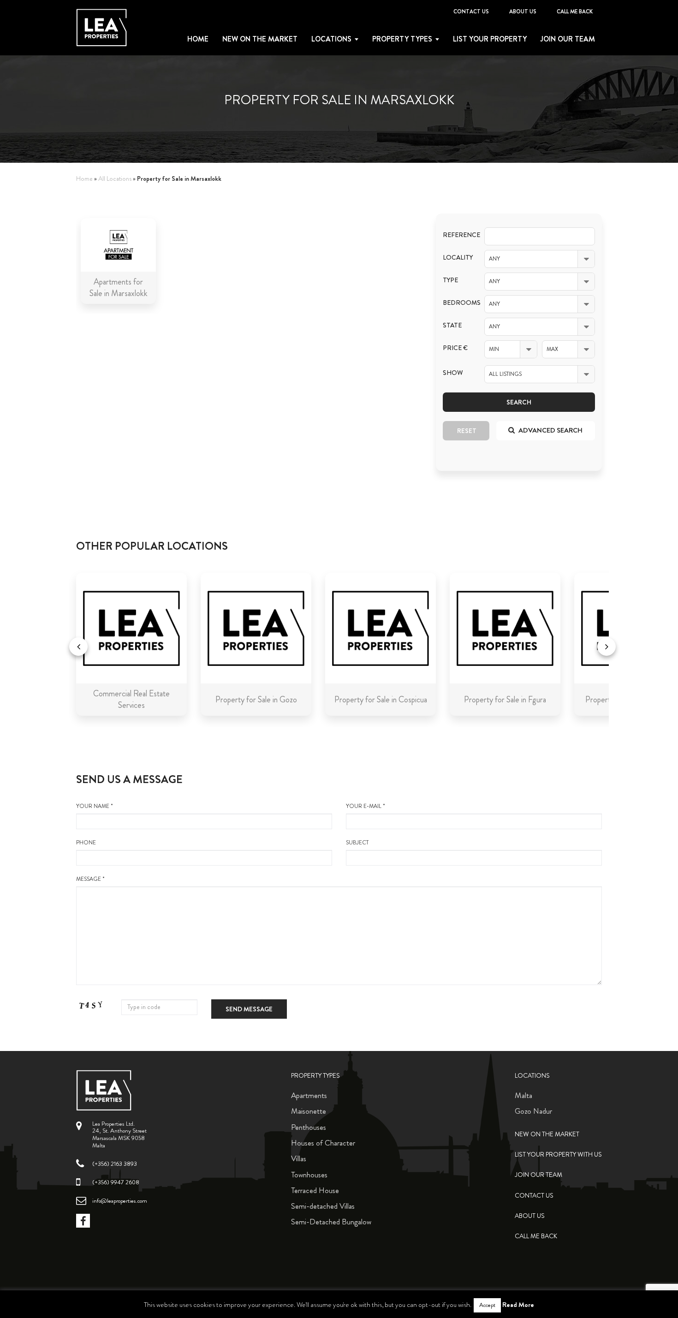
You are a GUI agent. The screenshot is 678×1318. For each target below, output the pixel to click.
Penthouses (308, 1127)
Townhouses (309, 1174)
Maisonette (308, 1110)
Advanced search (550, 430)
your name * (94, 806)
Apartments (309, 1095)
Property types (402, 39)
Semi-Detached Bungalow (331, 1221)
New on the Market (259, 39)
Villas (298, 1158)
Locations (331, 39)
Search (518, 402)
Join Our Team (568, 39)
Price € (455, 347)
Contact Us (471, 11)
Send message (249, 1009)
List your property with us (558, 1154)
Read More (518, 1305)
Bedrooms (456, 302)
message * (90, 879)
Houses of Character (323, 1142)
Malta (523, 1095)
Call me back (575, 11)
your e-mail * (365, 806)
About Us (522, 11)
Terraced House (315, 1190)
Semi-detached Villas (323, 1205)
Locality (456, 257)
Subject (357, 843)
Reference (456, 235)
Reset (466, 430)
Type (450, 280)
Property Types (315, 1075)
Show (453, 372)
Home (197, 39)
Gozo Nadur (533, 1110)
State (452, 325)
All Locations (114, 178)
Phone (86, 843)
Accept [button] (487, 1305)
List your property (490, 39)
